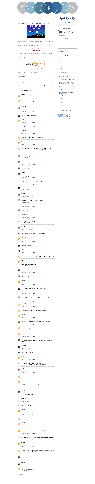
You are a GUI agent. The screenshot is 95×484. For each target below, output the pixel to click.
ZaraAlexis (22, 435)
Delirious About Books (28, 204)
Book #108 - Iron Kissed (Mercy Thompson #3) (66, 90)
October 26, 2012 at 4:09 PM (28, 241)
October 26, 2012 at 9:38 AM (28, 223)
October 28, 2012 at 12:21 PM (28, 348)
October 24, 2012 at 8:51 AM (28, 111)
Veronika (22, 208)
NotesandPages (23, 237)
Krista (22, 172)
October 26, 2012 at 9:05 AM (28, 217)
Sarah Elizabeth (23, 160)
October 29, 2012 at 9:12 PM (28, 433)
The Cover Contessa (24, 303)
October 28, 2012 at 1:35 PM (28, 359)
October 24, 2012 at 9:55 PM (28, 144)
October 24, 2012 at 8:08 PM (28, 133)
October (61, 69)
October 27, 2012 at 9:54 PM (28, 336)
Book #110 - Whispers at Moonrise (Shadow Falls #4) (67, 85)
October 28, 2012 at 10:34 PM (28, 388)
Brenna (22, 274)
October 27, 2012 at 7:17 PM (28, 324)
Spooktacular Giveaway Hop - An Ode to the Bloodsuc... (67, 79)
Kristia (22, 219)
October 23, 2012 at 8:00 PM (28, 103)
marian (22, 141)
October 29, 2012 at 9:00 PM (28, 426)
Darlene (22, 390)
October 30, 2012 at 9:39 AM (28, 459)
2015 (59, 61)
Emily (22, 368)
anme (21, 99)
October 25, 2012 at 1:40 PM (28, 164)
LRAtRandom (23, 114)
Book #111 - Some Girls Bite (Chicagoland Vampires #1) (67, 83)
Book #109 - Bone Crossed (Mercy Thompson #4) (66, 86)
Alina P (22, 119)
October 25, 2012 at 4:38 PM (28, 184)
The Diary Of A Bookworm (24, 42)
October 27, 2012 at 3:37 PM (28, 284)
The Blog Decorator (50, 482)
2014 (59, 62)
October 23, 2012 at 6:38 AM (28, 91)
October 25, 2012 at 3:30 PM (28, 177)
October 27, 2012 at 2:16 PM (28, 277)
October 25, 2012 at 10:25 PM (28, 196)
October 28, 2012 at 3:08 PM (28, 372)
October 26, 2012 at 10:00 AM (28, 229)
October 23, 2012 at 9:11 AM (28, 97)
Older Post (53, 475)
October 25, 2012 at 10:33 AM (28, 157)
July (60, 98)
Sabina (22, 198)
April (60, 102)
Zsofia (22, 94)
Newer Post (19, 475)
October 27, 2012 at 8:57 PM (28, 329)
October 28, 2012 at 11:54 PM (28, 401)
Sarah (21, 186)
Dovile (22, 154)
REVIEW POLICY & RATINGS (35, 18)
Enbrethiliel (22, 106)
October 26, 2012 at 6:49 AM (28, 206)
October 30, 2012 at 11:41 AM (28, 465)
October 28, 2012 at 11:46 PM (28, 395)
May (60, 101)
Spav (21, 350)
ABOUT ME (49, 18)
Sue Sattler (22, 326)
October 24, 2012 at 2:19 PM (28, 122)
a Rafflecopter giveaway (22, 76)
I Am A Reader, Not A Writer (48, 41)
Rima (21, 429)
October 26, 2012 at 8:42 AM (28, 211)
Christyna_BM (23, 403)
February (61, 105)
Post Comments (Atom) (25, 477)
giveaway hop (23, 78)
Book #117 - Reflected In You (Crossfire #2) (65, 73)
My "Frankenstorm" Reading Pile (64, 72)
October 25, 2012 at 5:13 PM (28, 190)
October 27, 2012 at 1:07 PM (28, 272)
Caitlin (22, 375)
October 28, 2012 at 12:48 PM (28, 353)
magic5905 (22, 332)
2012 (59, 65)
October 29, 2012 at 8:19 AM (28, 406)
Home (37, 475)
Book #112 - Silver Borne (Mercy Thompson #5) (66, 82)
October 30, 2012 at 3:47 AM (28, 453)
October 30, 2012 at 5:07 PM (28, 471)
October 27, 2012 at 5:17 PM (28, 306)
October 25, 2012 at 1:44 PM (28, 169)
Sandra (22, 380)
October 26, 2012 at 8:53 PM (28, 252)
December (61, 66)
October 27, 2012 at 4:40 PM (28, 301)
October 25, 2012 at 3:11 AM (28, 152)
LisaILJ (22, 193)
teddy (21, 356)
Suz (21, 295)
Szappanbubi (23, 214)
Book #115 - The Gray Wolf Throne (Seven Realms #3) (67, 76)
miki (21, 84)
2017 (59, 58)
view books (69, 118)
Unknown (22, 280)
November (61, 68)
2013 (59, 64)
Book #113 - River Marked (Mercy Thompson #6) (66, 80)
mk (21, 260)
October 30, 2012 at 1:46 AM (28, 446)
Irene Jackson (23, 455)
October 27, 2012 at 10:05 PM (28, 342)
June (60, 99)
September (61, 95)
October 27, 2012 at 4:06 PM (28, 293)
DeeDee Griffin (23, 361)
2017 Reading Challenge (64, 112)
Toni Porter (22, 442)
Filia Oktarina (23, 268)
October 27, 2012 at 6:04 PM (28, 317)
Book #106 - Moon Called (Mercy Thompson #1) (66, 93)
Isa (21, 249)
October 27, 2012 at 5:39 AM (28, 265)
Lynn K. (22, 462)
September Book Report (63, 89)
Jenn (21, 467)
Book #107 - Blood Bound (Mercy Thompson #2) (66, 92)
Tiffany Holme (23, 338)
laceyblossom (23, 345)
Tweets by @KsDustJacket (61, 35)
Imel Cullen (22, 226)
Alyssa (22, 166)
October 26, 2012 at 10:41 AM (28, 234)
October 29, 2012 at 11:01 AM (28, 414)
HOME (23, 18)
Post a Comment (20, 474)
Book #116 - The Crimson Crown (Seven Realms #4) (67, 75)
